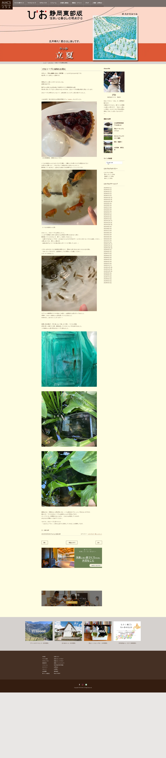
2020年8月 (107, 251)
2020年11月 (107, 246)
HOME (43, 656)
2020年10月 (107, 248)
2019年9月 (107, 273)
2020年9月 (107, 249)
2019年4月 (107, 282)
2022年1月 (107, 218)
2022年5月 (107, 211)
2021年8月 (107, 228)
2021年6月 (107, 232)
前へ (45, 542)
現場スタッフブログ (58, 661)
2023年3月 (107, 191)
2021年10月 (107, 224)
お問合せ (56, 667)
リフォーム (53, 2)
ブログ (87, 2)
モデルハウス (43, 2)
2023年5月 (107, 187)
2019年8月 (107, 275)
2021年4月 (107, 236)
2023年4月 (107, 189)
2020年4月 (107, 259)
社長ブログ (56, 656)
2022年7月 (107, 207)
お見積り (56, 669)
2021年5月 (107, 234)
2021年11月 (107, 222)
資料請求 (56, 671)
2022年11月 (107, 199)
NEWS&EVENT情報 (58, 665)
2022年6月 (107, 209)
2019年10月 (107, 271)
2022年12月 (107, 197)
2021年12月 (107, 220)
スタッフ (44, 669)
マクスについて (32, 2)
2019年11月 (107, 269)
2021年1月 (107, 242)
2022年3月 (107, 215)
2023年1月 (107, 195)
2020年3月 (107, 261)
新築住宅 (44, 663)
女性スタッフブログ (58, 658)
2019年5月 (107, 281)
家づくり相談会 (46, 673)
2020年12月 (107, 244)
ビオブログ (50, 62)
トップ (44, 62)
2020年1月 (107, 265)
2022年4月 (107, 213)
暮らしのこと (98, 534)
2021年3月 (107, 238)
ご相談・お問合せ (97, 2)
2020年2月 (107, 263)
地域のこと (107, 176)
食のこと (106, 178)
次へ (99, 542)
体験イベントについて (59, 663)
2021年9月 (107, 226)
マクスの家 (45, 658)
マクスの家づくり (19, 2)
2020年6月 (107, 255)
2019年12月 (107, 267)
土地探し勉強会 (64, 2)
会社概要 (44, 671)
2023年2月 (107, 193)
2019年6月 (107, 279)
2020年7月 (107, 253)
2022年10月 (107, 201)
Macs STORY (57, 673)
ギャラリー (45, 667)
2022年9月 (107, 203)
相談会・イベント (77, 2)
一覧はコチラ (71, 542)
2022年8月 (107, 205)
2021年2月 (107, 240)
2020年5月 (107, 257)
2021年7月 (107, 230)
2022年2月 (107, 217)
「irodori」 (70, 99)
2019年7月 (107, 277)
